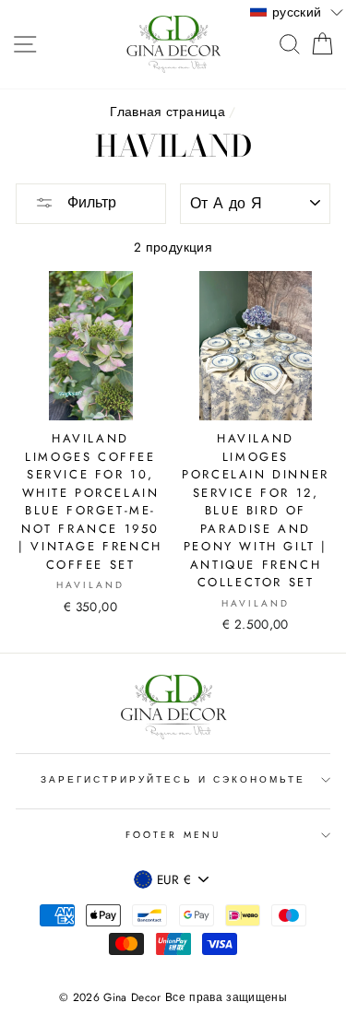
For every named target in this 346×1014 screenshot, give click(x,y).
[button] (296, 11)
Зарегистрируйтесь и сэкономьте (173, 779)
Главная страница (167, 111)
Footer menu (173, 835)
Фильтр (89, 202)
